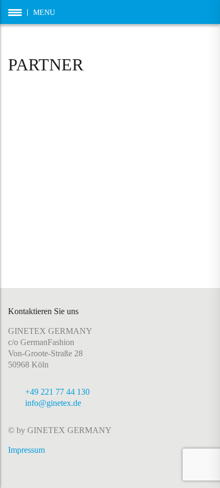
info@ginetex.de (53, 402)
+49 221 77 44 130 (57, 391)
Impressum (26, 449)
